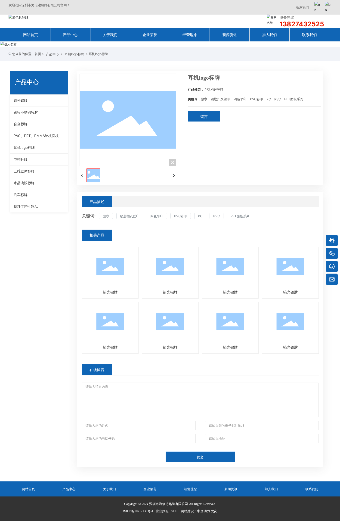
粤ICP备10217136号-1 (138, 511)
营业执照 (162, 511)
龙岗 (214, 511)
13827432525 (301, 24)
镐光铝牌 (110, 292)
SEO (174, 511)
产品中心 (52, 54)
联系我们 (302, 7)
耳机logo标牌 (74, 54)
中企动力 (203, 511)
